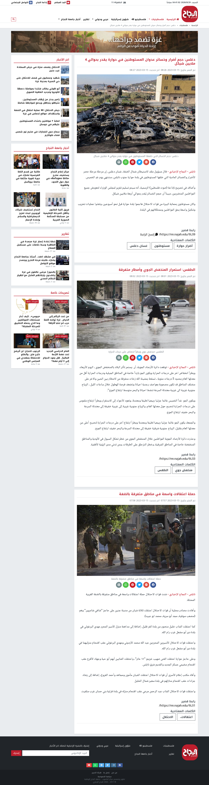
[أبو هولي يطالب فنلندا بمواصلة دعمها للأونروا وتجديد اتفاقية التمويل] (65, 91)
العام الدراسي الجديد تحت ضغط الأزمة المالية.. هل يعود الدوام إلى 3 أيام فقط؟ (56, 356)
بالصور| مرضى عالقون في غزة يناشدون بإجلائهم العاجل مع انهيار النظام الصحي (36, 275)
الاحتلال (167, 717)
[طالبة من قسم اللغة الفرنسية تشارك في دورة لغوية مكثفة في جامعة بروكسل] (27, 161)
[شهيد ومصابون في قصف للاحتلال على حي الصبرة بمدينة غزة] (65, 80)
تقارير (86, 19)
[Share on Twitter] (139, 162)
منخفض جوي (184, 470)
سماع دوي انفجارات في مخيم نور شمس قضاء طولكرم (38, 133)
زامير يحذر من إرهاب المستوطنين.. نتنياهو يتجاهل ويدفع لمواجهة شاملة (39, 101)
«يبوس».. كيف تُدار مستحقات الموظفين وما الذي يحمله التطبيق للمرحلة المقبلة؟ (27, 321)
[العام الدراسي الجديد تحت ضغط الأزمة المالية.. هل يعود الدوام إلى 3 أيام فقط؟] (56, 340)
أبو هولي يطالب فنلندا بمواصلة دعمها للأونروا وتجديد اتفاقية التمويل (38, 90)
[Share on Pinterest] (133, 162)
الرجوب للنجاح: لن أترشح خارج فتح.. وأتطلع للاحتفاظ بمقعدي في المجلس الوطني (27, 356)
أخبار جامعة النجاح (70, 19)
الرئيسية (194, 25)
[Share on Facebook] (153, 162)
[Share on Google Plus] (146, 162)
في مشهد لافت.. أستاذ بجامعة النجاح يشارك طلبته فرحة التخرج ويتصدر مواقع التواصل (34, 260)
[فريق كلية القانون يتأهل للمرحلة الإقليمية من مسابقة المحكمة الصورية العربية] (56, 199)
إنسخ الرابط (147, 234)
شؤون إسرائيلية (120, 19)
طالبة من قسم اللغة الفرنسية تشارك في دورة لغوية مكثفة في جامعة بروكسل (28, 177)
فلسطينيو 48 (138, 19)
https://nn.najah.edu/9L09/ (177, 234)
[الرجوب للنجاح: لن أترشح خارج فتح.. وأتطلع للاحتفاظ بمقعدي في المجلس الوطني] (27, 340)
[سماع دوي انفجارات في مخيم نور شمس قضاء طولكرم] (65, 134)
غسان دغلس (138, 246)
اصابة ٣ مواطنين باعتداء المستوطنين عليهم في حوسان (39, 122)
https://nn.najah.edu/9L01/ (177, 705)
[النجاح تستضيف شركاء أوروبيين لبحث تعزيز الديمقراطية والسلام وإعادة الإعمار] (27, 199)
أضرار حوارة (185, 246)
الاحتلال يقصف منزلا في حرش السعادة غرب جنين (38, 69)
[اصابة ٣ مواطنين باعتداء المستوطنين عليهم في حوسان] (65, 123)
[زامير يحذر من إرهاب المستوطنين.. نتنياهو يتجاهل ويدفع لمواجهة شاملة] (65, 102)
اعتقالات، (186, 717)
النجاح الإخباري (190, 14)
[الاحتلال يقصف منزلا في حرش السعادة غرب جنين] (65, 70)
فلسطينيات (157, 19)
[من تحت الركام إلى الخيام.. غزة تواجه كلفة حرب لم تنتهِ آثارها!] (56, 306)
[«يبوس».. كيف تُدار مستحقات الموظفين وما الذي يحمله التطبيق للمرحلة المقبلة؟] (27, 306)
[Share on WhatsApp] (126, 162)
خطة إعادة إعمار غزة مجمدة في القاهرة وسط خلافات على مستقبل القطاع (36, 245)
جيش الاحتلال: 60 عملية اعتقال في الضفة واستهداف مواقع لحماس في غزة (37, 112)
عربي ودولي (101, 19)
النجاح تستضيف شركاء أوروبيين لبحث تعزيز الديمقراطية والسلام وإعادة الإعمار (27, 215)
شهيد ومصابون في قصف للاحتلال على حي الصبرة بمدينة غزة (38, 79)
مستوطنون (162, 246)
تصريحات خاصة (60, 293)
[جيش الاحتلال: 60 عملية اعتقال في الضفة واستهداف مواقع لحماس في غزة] (65, 113)
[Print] (119, 162)
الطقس (163, 470)
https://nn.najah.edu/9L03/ (177, 459)
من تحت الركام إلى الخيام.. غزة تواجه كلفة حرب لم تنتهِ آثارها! (56, 320)
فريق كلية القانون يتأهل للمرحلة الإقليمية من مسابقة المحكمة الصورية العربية (56, 215)
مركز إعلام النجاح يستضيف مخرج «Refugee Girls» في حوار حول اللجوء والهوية (57, 178)
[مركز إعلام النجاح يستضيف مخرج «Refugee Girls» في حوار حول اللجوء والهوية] (56, 161)
